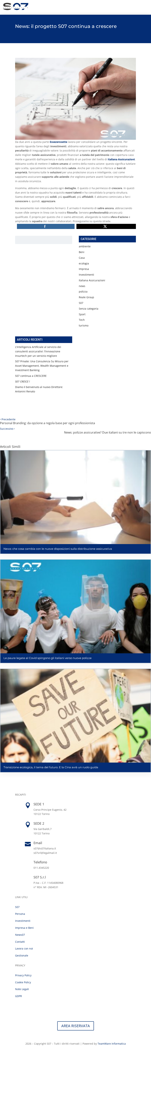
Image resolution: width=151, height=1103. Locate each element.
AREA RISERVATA (75, 1025)
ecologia (84, 263)
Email (38, 843)
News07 (20, 934)
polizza (83, 291)
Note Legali (22, 989)
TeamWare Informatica (112, 1043)
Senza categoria (88, 308)
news (82, 286)
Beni (81, 252)
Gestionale (21, 955)
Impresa (84, 269)
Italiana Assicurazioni (92, 280)
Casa (82, 257)
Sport (82, 314)
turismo (83, 325)
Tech (82, 320)
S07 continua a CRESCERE (31, 376)
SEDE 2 (39, 823)
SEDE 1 (39, 804)
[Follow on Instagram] (79, 1054)
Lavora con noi (24, 948)
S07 (81, 303)
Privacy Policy (23, 975)
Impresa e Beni (24, 927)
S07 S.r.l (40, 877)
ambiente (85, 246)
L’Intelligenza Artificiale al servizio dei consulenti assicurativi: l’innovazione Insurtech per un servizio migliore (38, 351)
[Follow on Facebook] (72, 1054)
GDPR (18, 996)
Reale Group (86, 297)
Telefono (40, 862)
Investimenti (86, 274)
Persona (20, 914)
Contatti (20, 941)
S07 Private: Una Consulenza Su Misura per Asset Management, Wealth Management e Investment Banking (42, 366)
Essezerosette (58, 142)
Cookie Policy (23, 982)
